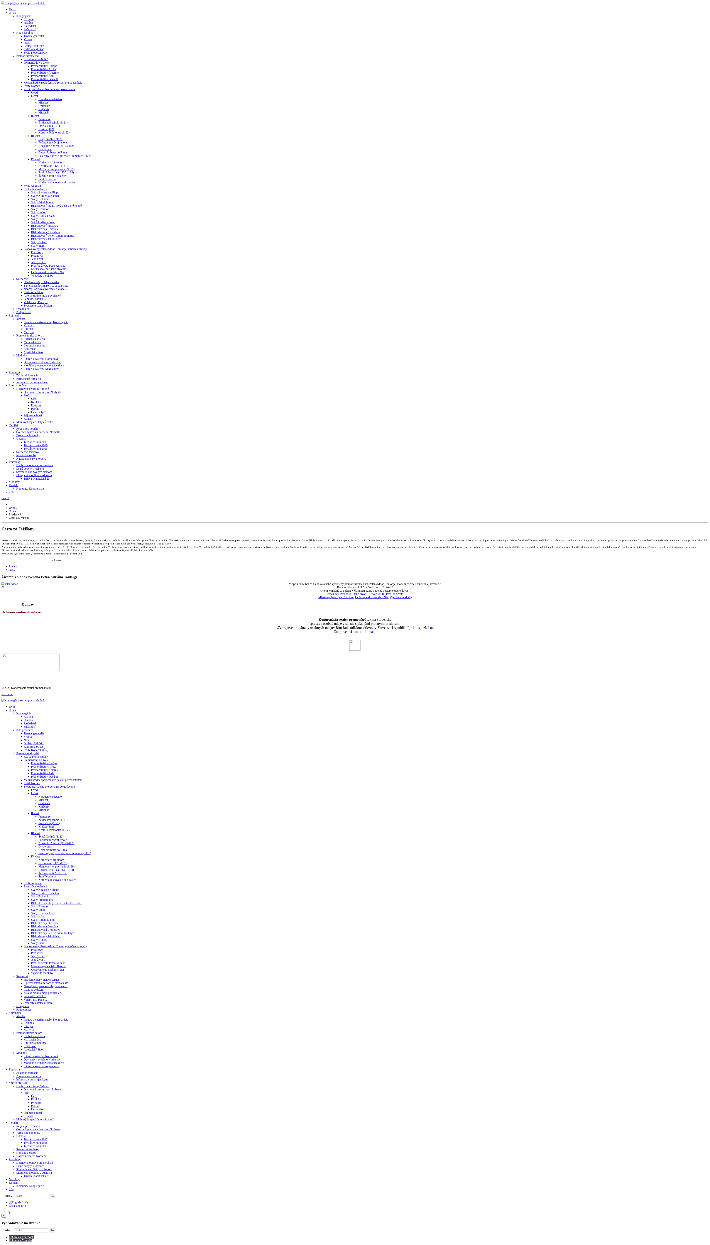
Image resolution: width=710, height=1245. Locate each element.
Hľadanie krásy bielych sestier (41, 282)
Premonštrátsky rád (27, 55)
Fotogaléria (22, 308)
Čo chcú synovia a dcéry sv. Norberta (38, 432)
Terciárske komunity (28, 435)
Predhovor (37, 255)
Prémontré (44, 119)
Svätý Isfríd (38, 219)
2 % (11, 491)
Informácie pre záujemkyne (32, 382)
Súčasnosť (30, 29)
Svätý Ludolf (38, 212)
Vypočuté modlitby (42, 275)
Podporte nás (23, 312)
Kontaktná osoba (26, 455)
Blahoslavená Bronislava (45, 232)
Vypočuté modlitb (400, 597)
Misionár (43, 112)
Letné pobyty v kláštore (30, 468)
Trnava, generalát (34, 36)
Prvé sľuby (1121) (49, 125)
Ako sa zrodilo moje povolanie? (42, 295)
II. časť (35, 115)
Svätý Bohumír (40, 199)
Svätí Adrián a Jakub (43, 222)
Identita (20, 318)
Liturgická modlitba (35, 345)
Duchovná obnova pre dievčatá (34, 465)
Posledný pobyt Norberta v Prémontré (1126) (64, 155)
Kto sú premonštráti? (36, 59)
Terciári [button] (13, 425)
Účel (34, 398)
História (28, 22)
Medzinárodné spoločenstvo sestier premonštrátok (53, 82)
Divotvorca (45, 149)
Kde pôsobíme (24, 32)
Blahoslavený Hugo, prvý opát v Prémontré (56, 205)
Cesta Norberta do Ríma (52, 152)
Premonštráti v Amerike (45, 72)
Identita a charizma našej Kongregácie (46, 322)
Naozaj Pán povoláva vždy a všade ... (45, 288)
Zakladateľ (30, 26)
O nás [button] (12, 12)
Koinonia (29, 325)
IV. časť (35, 159)
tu (431, 628)
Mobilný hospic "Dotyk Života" (35, 422)
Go (52, 1196)
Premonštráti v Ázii (42, 75)
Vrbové (28, 39)
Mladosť (43, 102)
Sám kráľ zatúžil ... (35, 298)
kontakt (370, 632)
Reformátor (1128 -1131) (52, 165)
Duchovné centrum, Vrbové (32, 388)
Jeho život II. (38, 262)
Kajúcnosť (30, 348)
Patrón (35, 408)
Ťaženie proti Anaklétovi (52, 175)
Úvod (12, 9)
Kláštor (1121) (46, 129)
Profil (27, 395)
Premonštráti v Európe (44, 65)
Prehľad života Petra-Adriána (48, 265)
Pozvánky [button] (15, 462)
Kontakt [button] (13, 485)
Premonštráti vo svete (36, 62)
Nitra (27, 42)
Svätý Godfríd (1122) (50, 139)
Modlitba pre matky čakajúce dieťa (44, 365)
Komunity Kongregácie (30, 488)
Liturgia (28, 328)
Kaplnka (36, 402)
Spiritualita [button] (15, 315)
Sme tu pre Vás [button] (18, 385)
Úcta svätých (38, 412)
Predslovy (37, 252)
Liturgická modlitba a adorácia (34, 475)
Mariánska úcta (32, 342)
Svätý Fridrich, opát (42, 202)
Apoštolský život (33, 352)
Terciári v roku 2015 (36, 448)
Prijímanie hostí (33, 415)
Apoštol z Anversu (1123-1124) (56, 145)
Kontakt (28, 418)
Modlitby (21, 355)
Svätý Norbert (32, 85)
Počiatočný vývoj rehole (52, 142)
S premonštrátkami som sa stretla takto (46, 285)
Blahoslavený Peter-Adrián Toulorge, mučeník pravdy (55, 249)
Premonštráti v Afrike (43, 69)
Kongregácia (23, 16)
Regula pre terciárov (28, 428)
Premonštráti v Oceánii (44, 79)
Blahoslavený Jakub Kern (46, 239)
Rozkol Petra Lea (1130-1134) (56, 172)
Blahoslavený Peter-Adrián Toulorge (52, 235)
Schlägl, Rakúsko (34, 46)
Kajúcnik (43, 109)
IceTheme (7, 694)
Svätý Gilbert (39, 242)
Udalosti (21, 438)
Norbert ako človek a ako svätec (57, 182)
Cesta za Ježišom (33, 292)
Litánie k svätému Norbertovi (41, 358)
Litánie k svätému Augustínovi (41, 368)
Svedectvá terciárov (27, 452)
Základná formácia (27, 375)
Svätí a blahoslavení (35, 189)
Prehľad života (394, 594)
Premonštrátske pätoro (29, 335)
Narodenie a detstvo (50, 99)
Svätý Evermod (40, 209)
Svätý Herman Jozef (43, 215)
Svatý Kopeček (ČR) (36, 52)
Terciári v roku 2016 (36, 445)
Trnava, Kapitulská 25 (37, 478)
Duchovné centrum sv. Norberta (42, 392)
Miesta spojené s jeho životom (48, 268)
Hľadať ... (7, 1195)
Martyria (29, 332)
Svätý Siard (38, 245)
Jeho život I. (38, 258)
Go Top (6, 1212)
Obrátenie (44, 105)
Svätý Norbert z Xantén (45, 195)
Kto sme (28, 19)
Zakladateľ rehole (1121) (52, 122)
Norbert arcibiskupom (51, 162)
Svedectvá (22, 278)
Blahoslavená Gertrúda (44, 229)
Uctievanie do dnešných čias (47, 272)
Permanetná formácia (28, 378)
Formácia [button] (14, 372)
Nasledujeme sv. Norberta (31, 458)
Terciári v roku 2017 (36, 442)
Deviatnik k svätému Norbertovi (42, 362)
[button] (5, 498)
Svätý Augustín (33, 185)
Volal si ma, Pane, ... (36, 302)
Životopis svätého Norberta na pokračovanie (49, 89)
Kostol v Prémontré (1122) (54, 132)
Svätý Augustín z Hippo (45, 192)
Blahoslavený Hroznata (44, 225)
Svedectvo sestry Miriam (38, 305)
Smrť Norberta (47, 179)
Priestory (36, 405)
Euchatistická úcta (34, 338)
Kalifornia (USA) (34, 49)
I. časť (34, 95)
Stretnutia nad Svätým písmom (34, 471)
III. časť (35, 135)
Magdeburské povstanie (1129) (56, 169)
